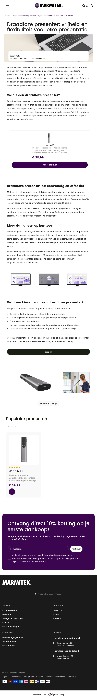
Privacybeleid (29, 677)
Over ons (57, 610)
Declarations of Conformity (65, 677)
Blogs (56, 614)
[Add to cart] (12, 491)
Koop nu (48, 352)
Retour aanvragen (11, 626)
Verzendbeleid (9, 641)
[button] (7, 6)
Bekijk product (49, 164)
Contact (6, 622)
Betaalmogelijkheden (12, 637)
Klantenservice (9, 610)
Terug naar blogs (48, 403)
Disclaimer (49, 677)
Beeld (15, 15)
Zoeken (57, 618)
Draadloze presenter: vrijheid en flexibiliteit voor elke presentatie (46, 15)
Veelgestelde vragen (12, 618)
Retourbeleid (8, 645)
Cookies (39, 677)
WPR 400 (16, 471)
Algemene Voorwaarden (11, 677)
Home (7, 15)
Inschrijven (76, 549)
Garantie (6, 614)
